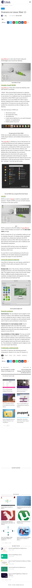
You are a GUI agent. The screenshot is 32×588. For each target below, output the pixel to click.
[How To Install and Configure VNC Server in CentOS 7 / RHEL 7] (24, 531)
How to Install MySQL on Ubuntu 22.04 (17, 548)
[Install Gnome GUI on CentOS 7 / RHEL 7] (24, 501)
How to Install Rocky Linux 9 (15, 554)
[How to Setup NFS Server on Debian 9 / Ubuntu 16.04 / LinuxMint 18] (9, 413)
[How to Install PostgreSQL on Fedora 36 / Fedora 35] (4, 575)
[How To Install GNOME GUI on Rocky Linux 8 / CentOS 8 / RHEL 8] (23, 398)
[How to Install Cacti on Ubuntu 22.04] (4, 569)
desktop (6, 355)
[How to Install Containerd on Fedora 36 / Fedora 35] (4, 562)
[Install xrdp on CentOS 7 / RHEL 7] (8, 501)
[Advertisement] (16, 41)
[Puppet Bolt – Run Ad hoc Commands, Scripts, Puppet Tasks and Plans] (23, 413)
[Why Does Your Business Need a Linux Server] (23, 384)
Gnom (12, 199)
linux (14, 355)
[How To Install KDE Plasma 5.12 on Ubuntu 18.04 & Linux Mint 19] (9, 398)
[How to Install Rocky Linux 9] (4, 556)
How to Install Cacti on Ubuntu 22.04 (16, 567)
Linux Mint (6, 141)
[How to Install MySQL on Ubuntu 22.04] (4, 550)
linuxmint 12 (24, 355)
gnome (10, 355)
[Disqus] (16, 446)
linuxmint (19, 355)
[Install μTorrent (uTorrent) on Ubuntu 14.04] (24, 515)
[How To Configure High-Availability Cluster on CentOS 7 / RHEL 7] (8, 531)
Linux (3, 8)
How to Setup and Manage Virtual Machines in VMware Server (24, 371)
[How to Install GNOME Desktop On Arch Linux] (9, 384)
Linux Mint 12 (4, 59)
